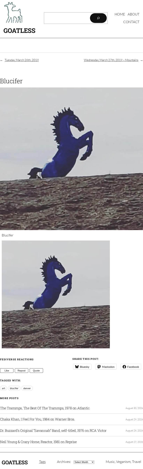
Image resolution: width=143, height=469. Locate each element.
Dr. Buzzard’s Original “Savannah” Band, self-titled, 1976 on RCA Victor (53, 430)
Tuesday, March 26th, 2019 (22, 60)
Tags (42, 461)
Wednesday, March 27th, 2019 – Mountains (111, 60)
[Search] (98, 18)
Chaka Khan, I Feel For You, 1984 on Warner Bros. (37, 419)
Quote (36, 370)
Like (7, 370)
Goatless (19, 30)
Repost (21, 370)
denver (27, 388)
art (3, 388)
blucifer (14, 388)
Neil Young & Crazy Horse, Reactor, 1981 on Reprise (38, 442)
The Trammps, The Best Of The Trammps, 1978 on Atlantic (44, 408)
